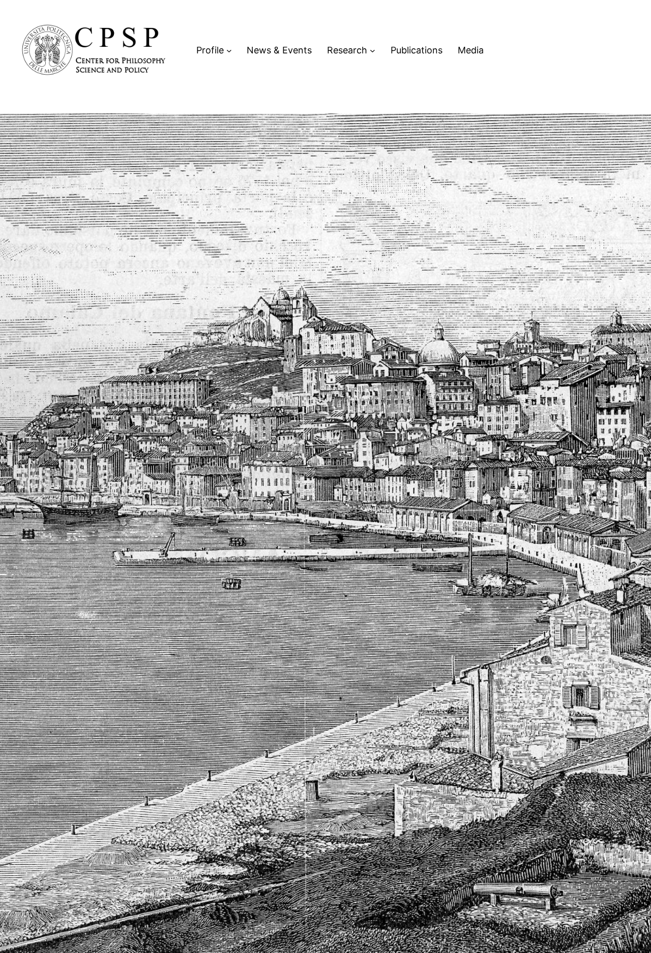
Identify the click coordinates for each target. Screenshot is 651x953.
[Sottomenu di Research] (372, 50)
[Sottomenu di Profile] (229, 50)
